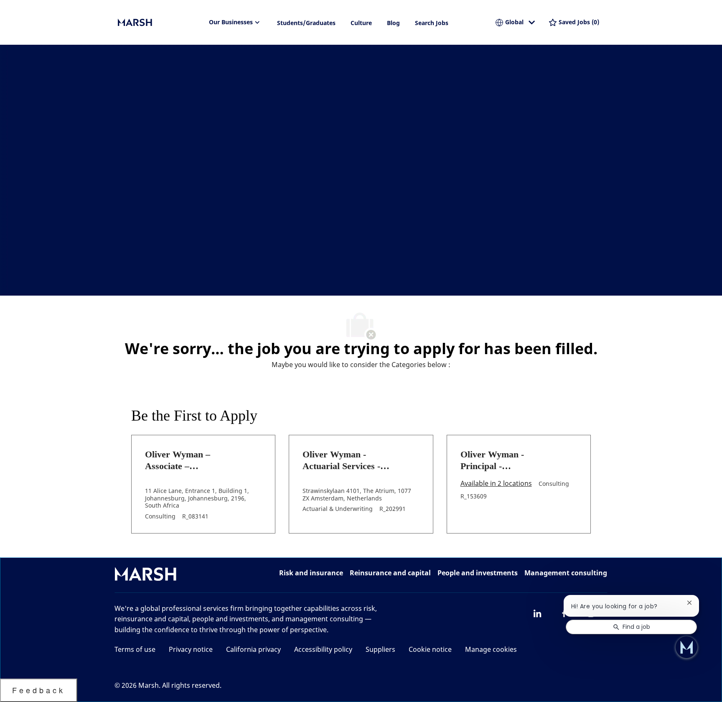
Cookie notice (430, 649)
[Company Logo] (159, 23)
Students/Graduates (306, 23)
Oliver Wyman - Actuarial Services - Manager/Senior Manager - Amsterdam (347, 460)
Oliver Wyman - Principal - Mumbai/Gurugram (499, 460)
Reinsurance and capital (390, 572)
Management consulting (565, 572)
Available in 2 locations (496, 484)
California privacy (253, 649)
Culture (361, 23)
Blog (393, 23)
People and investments (477, 572)
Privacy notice (191, 649)
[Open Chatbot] (686, 647)
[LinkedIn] (537, 613)
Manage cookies (491, 649)
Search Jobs (431, 23)
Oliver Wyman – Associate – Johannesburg (177, 460)
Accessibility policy (323, 649)
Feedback (38, 689)
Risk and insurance (311, 572)
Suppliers (380, 649)
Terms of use (134, 649)
